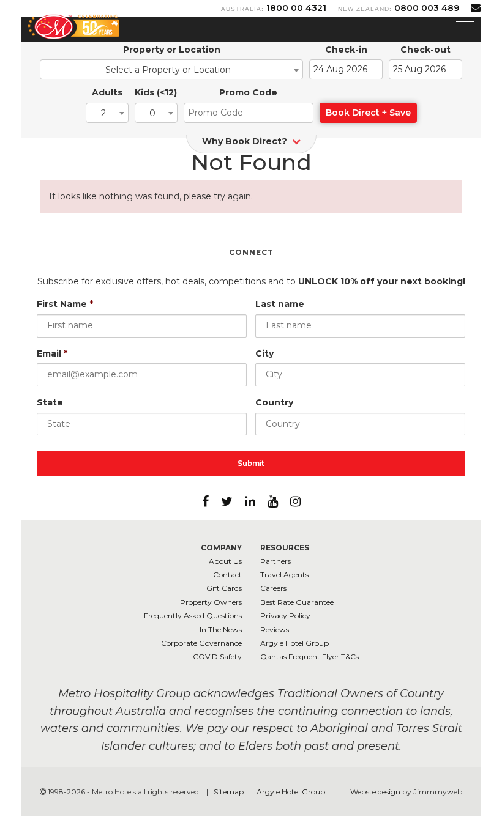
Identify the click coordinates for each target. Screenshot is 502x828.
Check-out (425, 49)
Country (274, 402)
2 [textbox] (103, 113)
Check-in (346, 49)
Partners (275, 561)
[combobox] (171, 69)
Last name (279, 303)
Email (52, 353)
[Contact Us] (476, 7)
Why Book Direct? (246, 141)
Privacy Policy (285, 615)
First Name (65, 303)
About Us (225, 561)
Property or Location (171, 49)
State (50, 402)
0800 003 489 (426, 7)
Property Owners (211, 602)
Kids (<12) (156, 92)
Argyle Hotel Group (294, 643)
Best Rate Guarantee (297, 602)
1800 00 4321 (296, 7)
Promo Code (248, 92)
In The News (221, 629)
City (264, 353)
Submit (251, 463)
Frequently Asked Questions (193, 615)
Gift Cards (224, 588)
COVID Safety (217, 656)
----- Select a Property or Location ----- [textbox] (168, 69)
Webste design (375, 791)
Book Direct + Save (368, 112)
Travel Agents (284, 574)
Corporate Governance (201, 643)
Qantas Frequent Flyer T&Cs (309, 656)
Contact (227, 574)
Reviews (274, 629)
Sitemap (229, 791)
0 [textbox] (152, 113)
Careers (273, 588)
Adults (107, 92)
